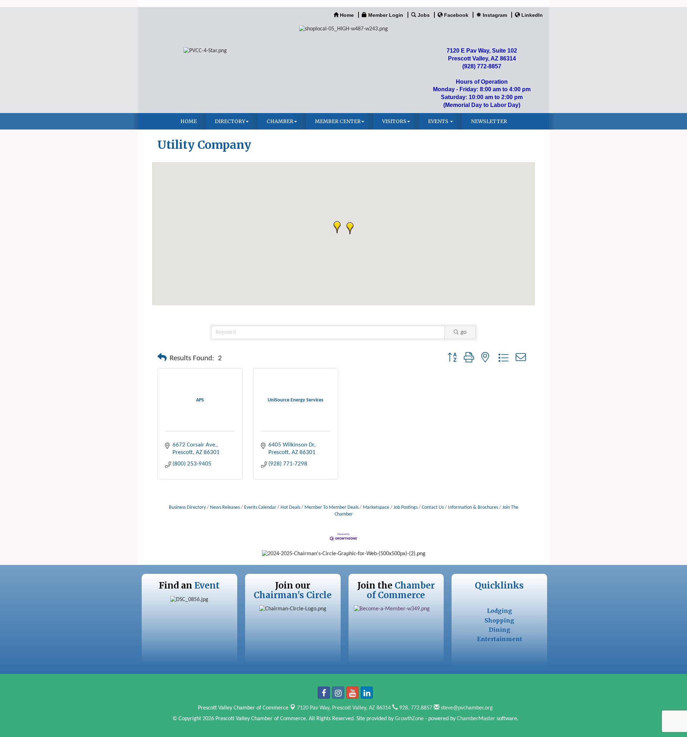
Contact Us (433, 507)
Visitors (394, 121)
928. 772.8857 (415, 708)
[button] (350, 228)
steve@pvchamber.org (466, 708)
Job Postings (406, 507)
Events (438, 121)
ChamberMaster (476, 719)
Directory (230, 121)
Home (188, 121)
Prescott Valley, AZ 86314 (344, 708)
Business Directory (187, 507)
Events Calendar (260, 507)
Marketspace (376, 507)
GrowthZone (409, 719)
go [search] (464, 332)
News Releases (225, 507)
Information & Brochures (473, 507)
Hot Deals (290, 507)
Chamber (280, 121)
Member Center (338, 121)
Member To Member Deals (331, 507)
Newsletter (489, 121)
